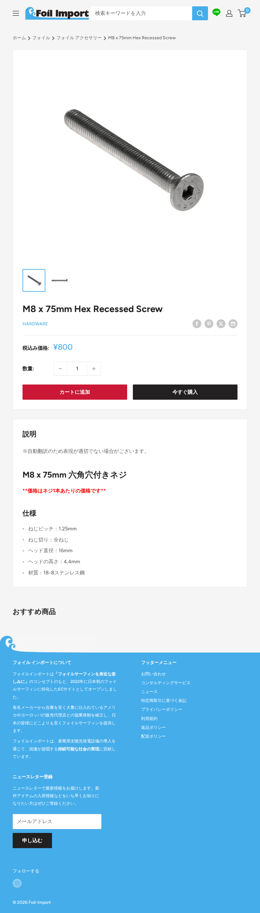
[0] (242, 13)
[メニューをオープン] (16, 13)
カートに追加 (75, 392)
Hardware (35, 324)
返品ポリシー (153, 727)
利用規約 (149, 718)
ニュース (149, 691)
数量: (28, 369)
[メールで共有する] (233, 323)
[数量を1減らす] (60, 368)
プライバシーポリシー (161, 709)
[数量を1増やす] (94, 368)
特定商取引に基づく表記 (163, 700)
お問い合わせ (153, 674)
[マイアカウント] (229, 13)
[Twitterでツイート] (221, 323)
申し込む (32, 840)
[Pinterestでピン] (209, 323)
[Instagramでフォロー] (17, 883)
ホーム (19, 38)
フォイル (41, 38)
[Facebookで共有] (196, 323)
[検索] (200, 13)
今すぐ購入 (185, 392)
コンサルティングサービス (166, 682)
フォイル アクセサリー (79, 38)
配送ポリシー (153, 736)
